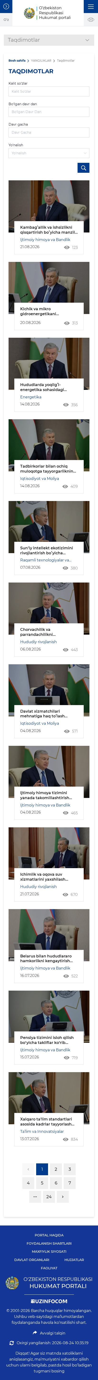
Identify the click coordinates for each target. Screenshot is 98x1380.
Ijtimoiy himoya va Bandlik (45, 239)
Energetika (30, 397)
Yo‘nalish (16, 145)
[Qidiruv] (83, 168)
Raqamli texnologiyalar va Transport (44, 560)
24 (49, 1196)
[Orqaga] (28, 1169)
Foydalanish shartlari (49, 1243)
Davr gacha (18, 124)
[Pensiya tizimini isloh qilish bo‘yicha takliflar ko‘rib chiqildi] (49, 1017)
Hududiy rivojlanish (38, 642)
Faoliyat (49, 1268)
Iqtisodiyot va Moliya (39, 478)
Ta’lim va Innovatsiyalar (42, 1131)
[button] (91, 6)
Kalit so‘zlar (18, 83)
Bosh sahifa (17, 60)
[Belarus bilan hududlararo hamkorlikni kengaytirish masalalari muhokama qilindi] (49, 935)
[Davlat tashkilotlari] (6, 6)
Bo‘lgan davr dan (23, 104)
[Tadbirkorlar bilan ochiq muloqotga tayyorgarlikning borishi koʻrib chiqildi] (49, 445)
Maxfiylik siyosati (49, 1251)
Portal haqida (49, 1235)
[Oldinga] (63, 1197)
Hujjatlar (74, 1260)
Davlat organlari (31, 1260)
